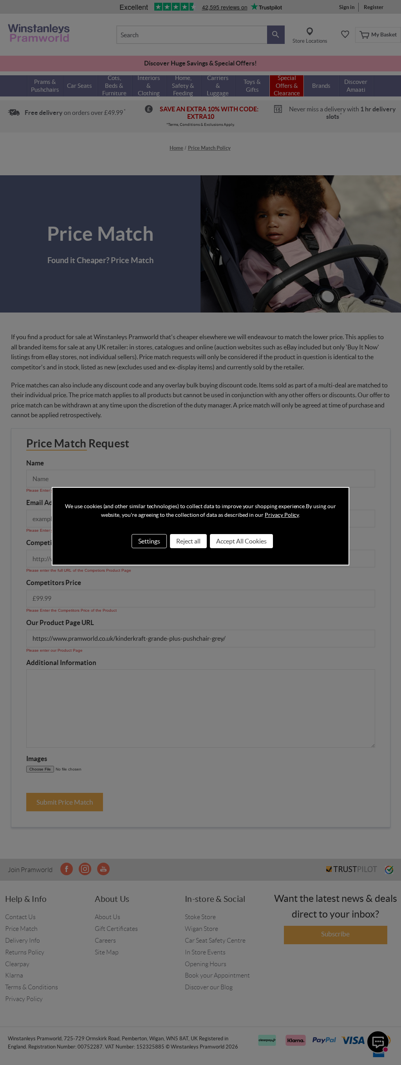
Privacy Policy (282, 515)
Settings (149, 541)
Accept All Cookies (241, 541)
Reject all (188, 541)
